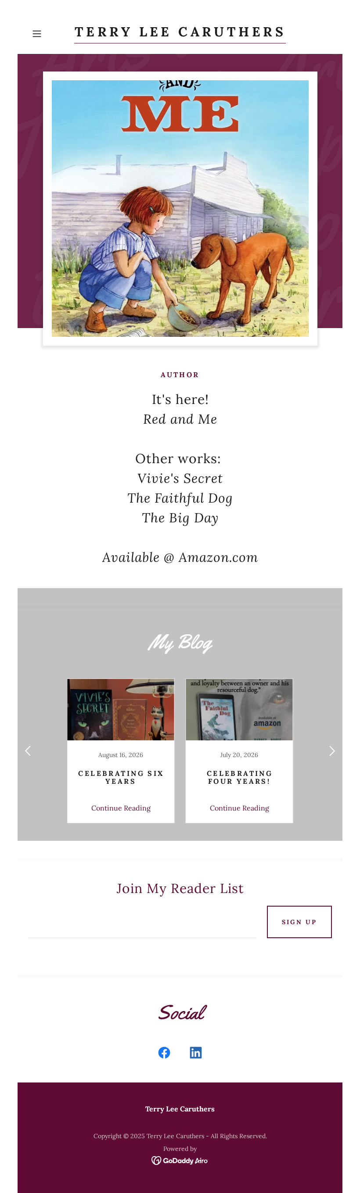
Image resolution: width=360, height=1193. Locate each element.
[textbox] (142, 922)
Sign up (299, 922)
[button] (51, 34)
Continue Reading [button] (121, 808)
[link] (180, 33)
